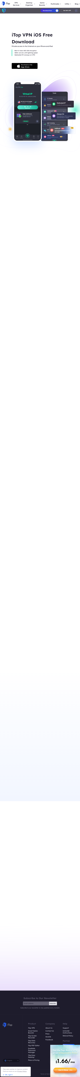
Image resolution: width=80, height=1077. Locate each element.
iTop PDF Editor (34, 1045)
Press (47, 1034)
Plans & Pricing (33, 1060)
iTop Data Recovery (31, 1042)
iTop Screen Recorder (32, 1037)
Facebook (49, 1040)
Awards (48, 1037)
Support (66, 1028)
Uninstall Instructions (67, 1032)
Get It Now (65, 1070)
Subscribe (53, 1003)
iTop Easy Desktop (31, 1056)
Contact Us (49, 1031)
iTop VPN (31, 1028)
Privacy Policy (22, 1071)
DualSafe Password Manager (31, 1050)
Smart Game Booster (33, 1032)
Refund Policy (68, 1036)
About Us (48, 1028)
